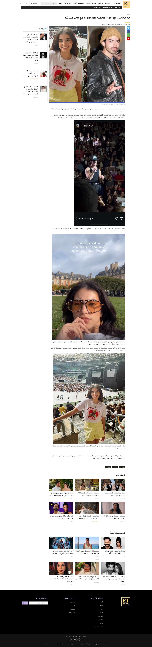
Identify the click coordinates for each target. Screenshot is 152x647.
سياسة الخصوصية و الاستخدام (84, 644)
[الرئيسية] (126, 4)
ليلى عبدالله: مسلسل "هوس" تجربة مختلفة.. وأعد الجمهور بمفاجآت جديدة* (87, 553)
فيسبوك (72, 602)
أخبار (101, 602)
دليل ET (33, 3)
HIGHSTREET (68, 3)
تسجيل (25, 603)
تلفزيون (88, 3)
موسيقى (81, 3)
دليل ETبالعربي (98, 627)
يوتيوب (71, 639)
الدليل (116, 7)
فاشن (101, 623)
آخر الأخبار (100, 3)
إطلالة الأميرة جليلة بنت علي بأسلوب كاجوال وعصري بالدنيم (30, 73)
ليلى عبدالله (115, 467)
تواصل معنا (71, 613)
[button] (128, 28)
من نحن (104, 644)
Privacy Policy (70, 644)
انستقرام (72, 609)
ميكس (60, 3)
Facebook (20, 3)
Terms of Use (60, 644)
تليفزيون (96, 499)
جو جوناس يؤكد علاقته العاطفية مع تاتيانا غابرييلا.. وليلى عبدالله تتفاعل (114, 579)
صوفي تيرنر (108, 467)
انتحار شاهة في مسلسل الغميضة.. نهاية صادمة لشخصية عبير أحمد (61, 579)
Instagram (23, 3)
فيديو (94, 3)
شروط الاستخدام (49, 644)
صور (101, 609)
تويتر (74, 606)
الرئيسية (107, 3)
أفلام (75, 3)
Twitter (27, 3)
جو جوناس (122, 467)
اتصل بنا (97, 644)
